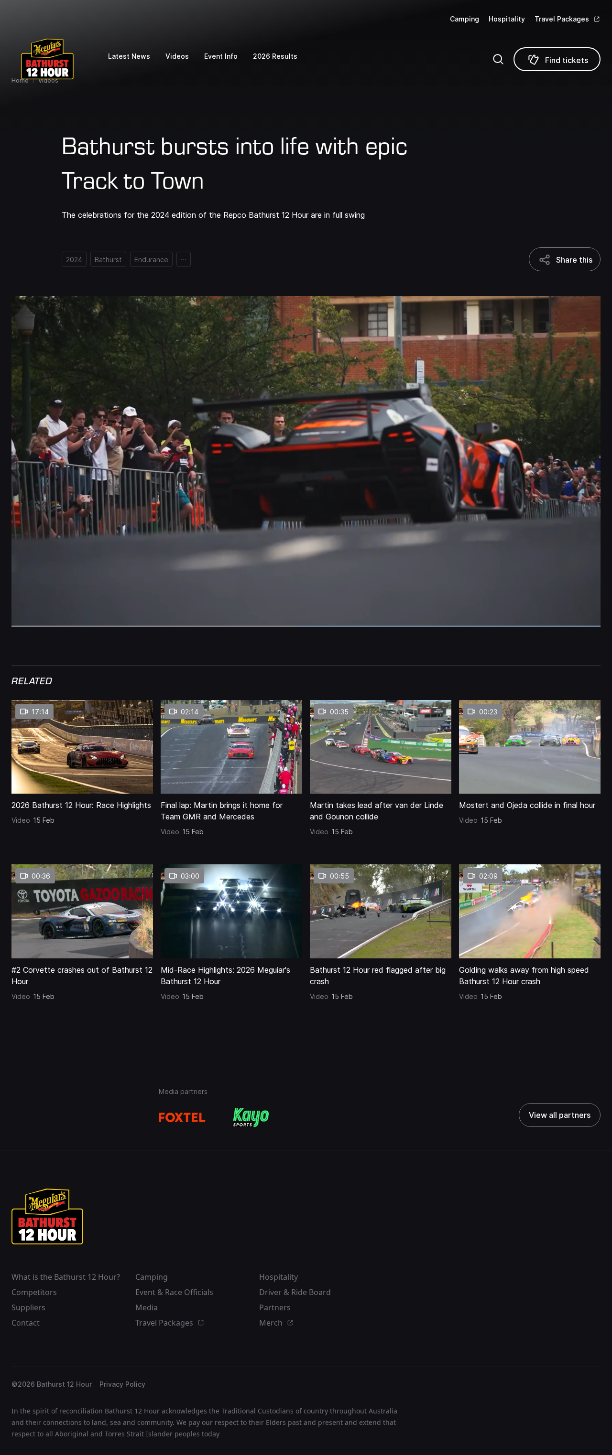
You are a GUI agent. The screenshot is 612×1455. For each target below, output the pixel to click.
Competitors (34, 1292)
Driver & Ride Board (295, 1292)
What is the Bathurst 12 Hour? (65, 1277)
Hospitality (507, 19)
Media (146, 1307)
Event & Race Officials (174, 1292)
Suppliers (28, 1307)
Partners (275, 1307)
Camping (464, 19)
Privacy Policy (122, 1384)
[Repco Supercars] (59, 59)
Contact (25, 1322)
